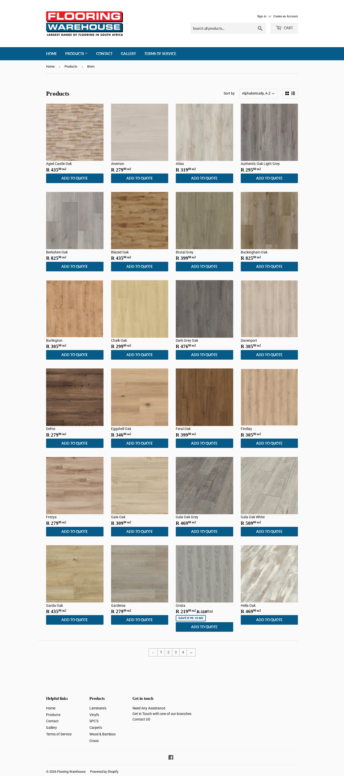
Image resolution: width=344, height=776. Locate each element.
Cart (288, 28)
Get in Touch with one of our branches (161, 714)
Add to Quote (74, 178)
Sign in (261, 16)
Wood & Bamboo (102, 734)
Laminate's (97, 708)
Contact (104, 53)
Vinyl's (94, 715)
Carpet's (95, 728)
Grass (94, 741)
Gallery (128, 53)
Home (51, 53)
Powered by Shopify (104, 771)
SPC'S (93, 721)
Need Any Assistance (148, 708)
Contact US (141, 719)
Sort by (229, 93)
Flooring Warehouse (71, 771)
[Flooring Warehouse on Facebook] (171, 758)
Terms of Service (160, 53)
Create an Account (285, 16)
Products (75, 53)
